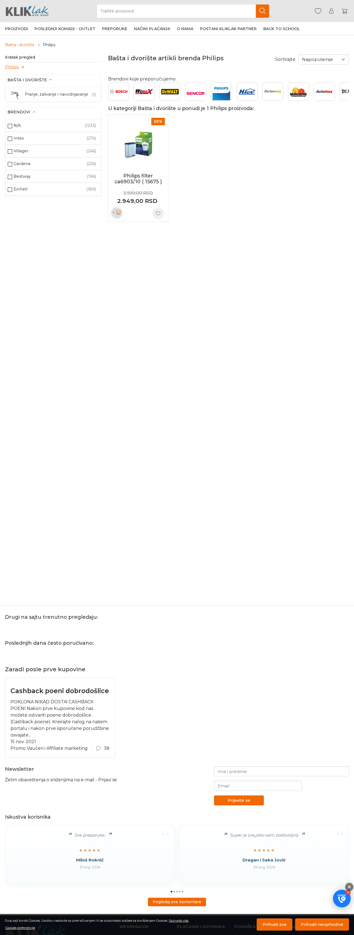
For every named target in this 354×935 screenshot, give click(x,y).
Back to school (281, 28)
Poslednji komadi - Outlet (65, 28)
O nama (185, 28)
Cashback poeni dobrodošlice (60, 691)
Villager (21, 150)
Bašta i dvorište (20, 44)
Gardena (22, 163)
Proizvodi (16, 28)
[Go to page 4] (180, 891)
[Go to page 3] (177, 891)
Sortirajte (285, 59)
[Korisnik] (331, 11)
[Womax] (144, 92)
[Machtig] (299, 97)
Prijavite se (239, 800)
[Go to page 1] (171, 891)
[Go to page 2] (174, 891)
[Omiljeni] (318, 11)
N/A (17, 125)
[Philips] (221, 97)
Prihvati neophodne (322, 924)
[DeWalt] (170, 93)
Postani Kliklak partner (228, 28)
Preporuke (114, 28)
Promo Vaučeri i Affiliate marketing (49, 748)
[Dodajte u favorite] (158, 213)
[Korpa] (344, 11)
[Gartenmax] (273, 97)
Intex (19, 138)
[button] (342, 898)
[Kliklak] (27, 11)
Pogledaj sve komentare (177, 901)
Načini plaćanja (152, 28)
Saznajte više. (179, 921)
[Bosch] (119, 93)
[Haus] (247, 92)
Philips (12, 66)
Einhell (20, 189)
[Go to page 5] (182, 891)
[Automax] (324, 92)
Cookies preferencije (20, 928)
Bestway (22, 176)
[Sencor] (196, 91)
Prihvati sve (274, 924)
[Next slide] (343, 91)
